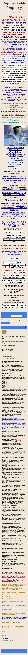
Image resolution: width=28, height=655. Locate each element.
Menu (4, 314)
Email (6, 638)
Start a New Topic (5, 323)
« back (3, 651)
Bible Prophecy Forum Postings (11, 320)
